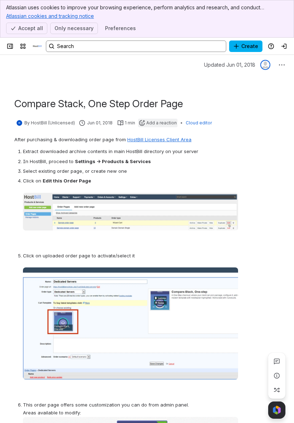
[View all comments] (277, 361)
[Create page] (277, 390)
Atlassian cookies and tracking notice (50, 16)
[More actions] (282, 65)
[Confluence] (37, 46)
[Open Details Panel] (277, 375)
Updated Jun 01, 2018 (229, 65)
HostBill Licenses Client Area (159, 139)
